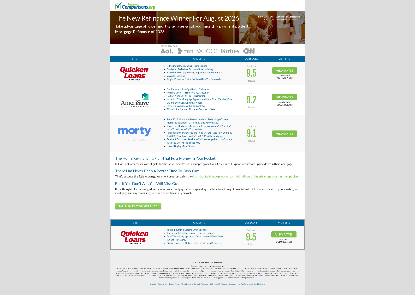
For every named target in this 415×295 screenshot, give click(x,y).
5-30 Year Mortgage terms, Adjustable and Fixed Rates (195, 72)
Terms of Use (162, 284)
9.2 (251, 100)
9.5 (251, 73)
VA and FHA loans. (176, 76)
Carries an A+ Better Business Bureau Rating (190, 69)
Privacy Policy (174, 284)
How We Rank (265, 16)
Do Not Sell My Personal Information (223, 284)
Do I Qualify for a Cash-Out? (138, 206)
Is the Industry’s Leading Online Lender (187, 66)
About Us (153, 284)
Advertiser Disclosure (288, 16)
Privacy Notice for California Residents (194, 284)
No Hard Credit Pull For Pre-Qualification (188, 92)
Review (251, 80)
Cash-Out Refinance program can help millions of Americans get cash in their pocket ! (246, 176)
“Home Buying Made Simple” (181, 146)
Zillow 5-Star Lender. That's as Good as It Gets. (191, 109)
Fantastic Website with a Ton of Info (186, 106)
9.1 (251, 133)
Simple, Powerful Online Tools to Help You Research (194, 79)
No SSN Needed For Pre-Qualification (186, 95)
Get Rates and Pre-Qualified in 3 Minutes (188, 89)
